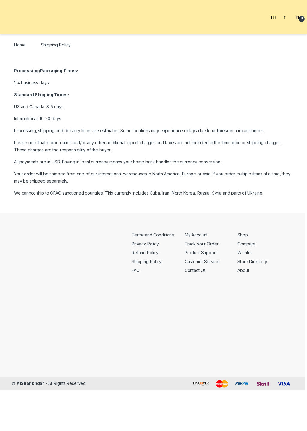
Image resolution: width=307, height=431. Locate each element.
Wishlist (244, 252)
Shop (242, 234)
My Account (196, 234)
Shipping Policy (147, 261)
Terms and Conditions (153, 234)
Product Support (201, 252)
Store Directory (252, 261)
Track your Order (202, 243)
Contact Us (195, 270)
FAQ (136, 270)
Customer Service (202, 261)
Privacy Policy (145, 243)
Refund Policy (145, 252)
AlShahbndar (30, 383)
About (243, 270)
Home (19, 44)
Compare (246, 243)
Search (274, 16)
